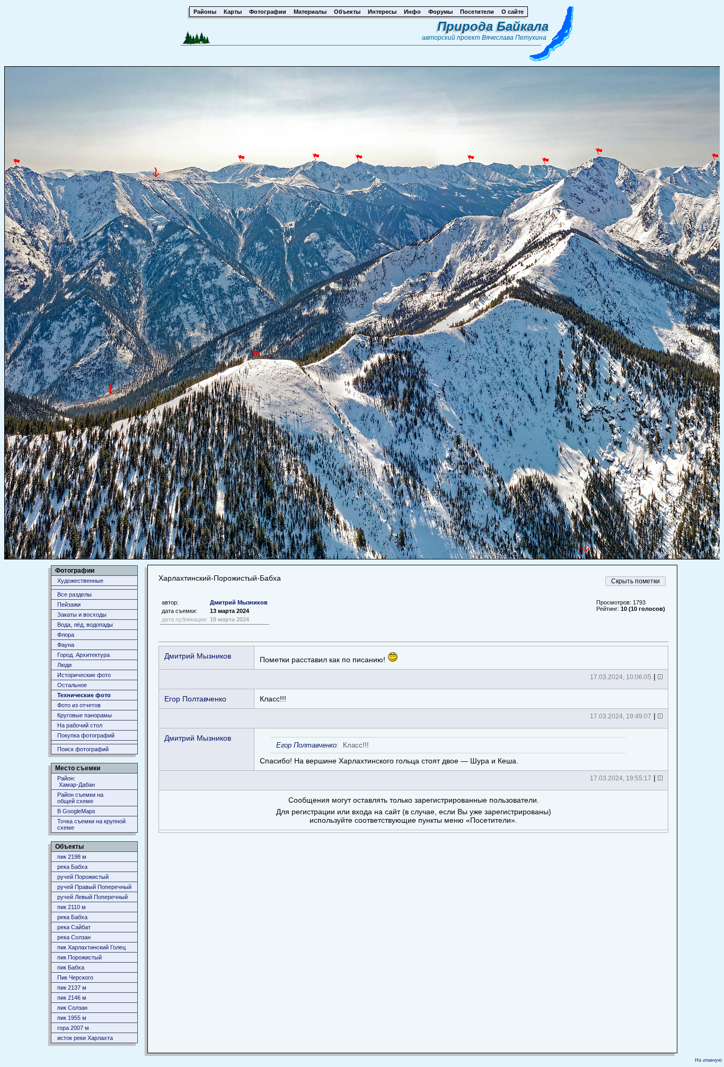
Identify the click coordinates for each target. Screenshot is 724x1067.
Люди (64, 665)
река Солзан (74, 937)
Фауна (65, 645)
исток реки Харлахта (85, 1038)
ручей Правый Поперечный (94, 887)
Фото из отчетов (79, 705)
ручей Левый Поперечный (92, 897)
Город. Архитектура (83, 655)
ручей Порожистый (83, 877)
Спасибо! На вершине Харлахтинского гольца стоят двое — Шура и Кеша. (389, 753)
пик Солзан (72, 1007)
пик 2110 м (71, 907)
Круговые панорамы (84, 715)
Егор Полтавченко (195, 699)
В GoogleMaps (76, 811)
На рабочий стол (79, 725)
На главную (708, 1060)
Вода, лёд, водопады (85, 624)
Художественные (80, 580)
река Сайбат (74, 927)
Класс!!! (273, 699)
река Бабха (72, 867)
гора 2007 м (73, 1028)
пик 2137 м (71, 987)
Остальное (72, 685)
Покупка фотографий (85, 735)
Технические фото (84, 695)
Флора (65, 635)
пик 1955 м (71, 1018)
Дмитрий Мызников (239, 602)
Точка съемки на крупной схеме (91, 824)
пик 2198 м (71, 856)
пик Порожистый (79, 957)
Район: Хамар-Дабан (76, 781)
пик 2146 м (71, 997)
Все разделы (74, 594)
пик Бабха (70, 967)
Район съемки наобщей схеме (80, 798)
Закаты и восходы (82, 614)
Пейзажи (69, 604)
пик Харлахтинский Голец (91, 947)
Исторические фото (84, 675)
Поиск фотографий (83, 749)
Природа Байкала (493, 26)
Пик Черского (75, 977)
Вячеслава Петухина (514, 37)
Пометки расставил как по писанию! (323, 659)
